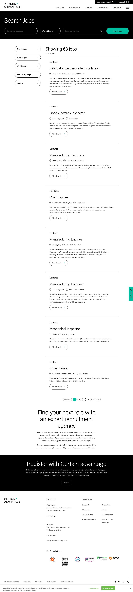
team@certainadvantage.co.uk (57, 540)
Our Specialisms (102, 7)
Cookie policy (39, 581)
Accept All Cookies (108, 588)
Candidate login (122, 2)
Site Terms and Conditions (11, 581)
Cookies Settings (94, 588)
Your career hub (74, 7)
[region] (66, 588)
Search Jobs (60, 7)
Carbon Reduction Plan (67, 581)
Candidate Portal (107, 514)
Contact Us (117, 7)
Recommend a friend (104, 2)
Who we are (86, 510)
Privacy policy (27, 581)
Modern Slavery (51, 581)
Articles (104, 510)
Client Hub (88, 7)
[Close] (130, 588)
